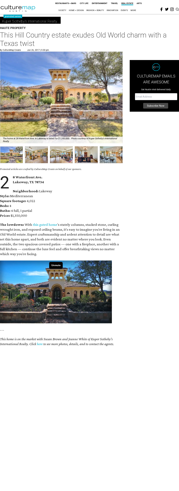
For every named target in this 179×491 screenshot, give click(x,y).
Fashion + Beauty (95, 10)
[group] (11, 154)
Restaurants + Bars (65, 3)
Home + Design (76, 10)
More (133, 10)
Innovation (112, 10)
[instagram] (172, 9)
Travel (114, 3)
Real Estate (127, 3)
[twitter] (167, 9)
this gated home (45, 224)
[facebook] (161, 9)
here (40, 344)
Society (62, 10)
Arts (139, 3)
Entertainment (99, 3)
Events (124, 10)
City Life (84, 3)
